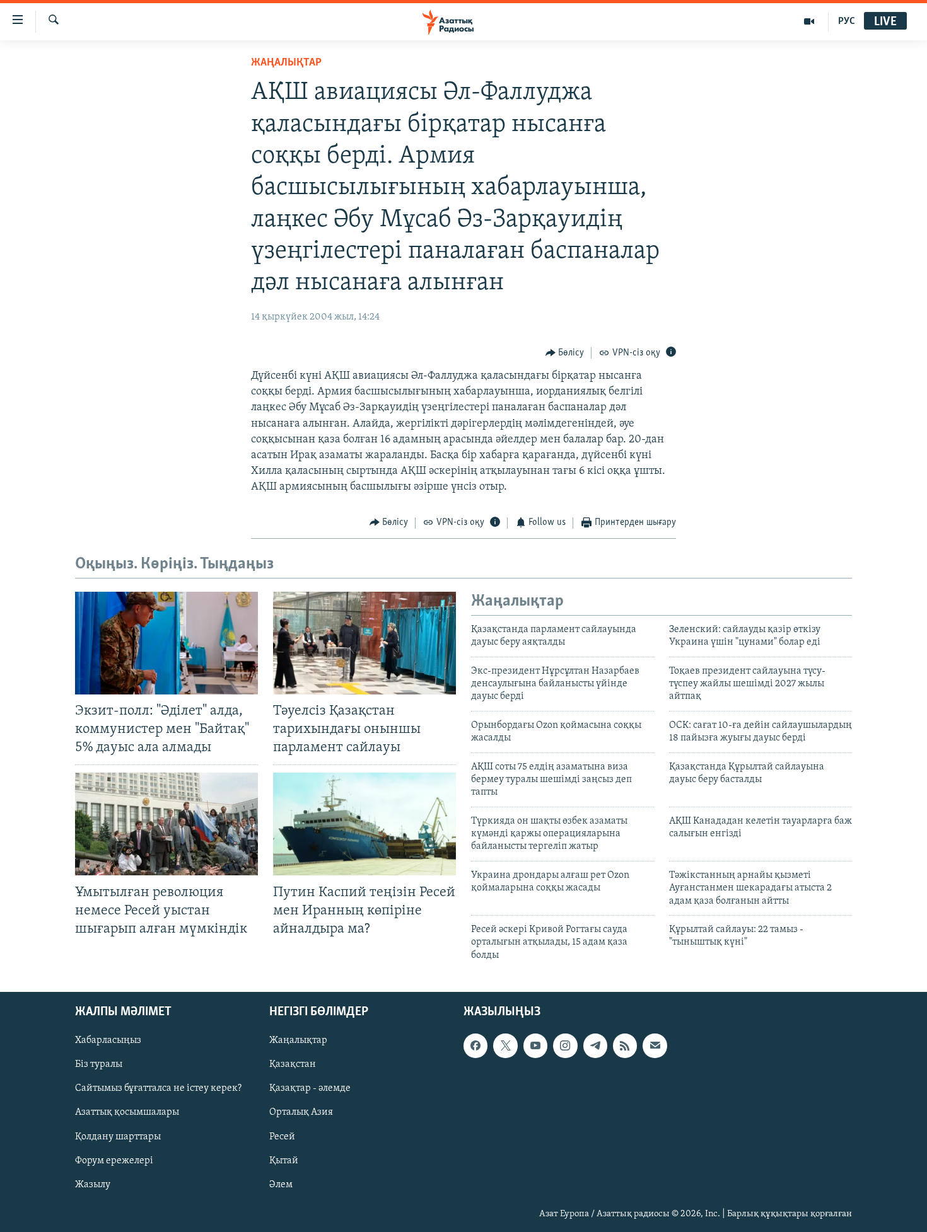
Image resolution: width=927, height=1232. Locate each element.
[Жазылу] (655, 1046)
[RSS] (625, 1046)
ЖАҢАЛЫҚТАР (286, 63)
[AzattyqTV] (809, 21)
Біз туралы (98, 1065)
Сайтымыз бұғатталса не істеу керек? (158, 1089)
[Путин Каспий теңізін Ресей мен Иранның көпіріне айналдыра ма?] (364, 824)
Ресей (282, 1137)
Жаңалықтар (298, 1041)
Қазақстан (292, 1065)
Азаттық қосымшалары (127, 1113)
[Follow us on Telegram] (595, 1046)
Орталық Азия (301, 1113)
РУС (846, 21)
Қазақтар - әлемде (310, 1089)
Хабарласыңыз (108, 1041)
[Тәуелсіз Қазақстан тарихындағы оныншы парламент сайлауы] (364, 643)
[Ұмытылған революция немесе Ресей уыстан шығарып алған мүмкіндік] (166, 824)
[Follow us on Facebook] (475, 1046)
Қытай (283, 1161)
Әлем (281, 1185)
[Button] (565, 353)
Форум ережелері (114, 1161)
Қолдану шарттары (118, 1137)
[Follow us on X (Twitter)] (505, 1046)
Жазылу (92, 1185)
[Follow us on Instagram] (565, 1046)
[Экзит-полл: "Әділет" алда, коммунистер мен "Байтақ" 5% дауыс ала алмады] (166, 643)
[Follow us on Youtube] (535, 1046)
